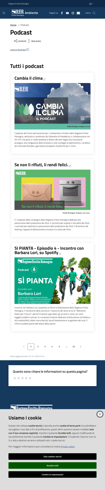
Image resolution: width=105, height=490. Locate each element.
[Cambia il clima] (52, 106)
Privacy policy (68, 446)
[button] (94, 12)
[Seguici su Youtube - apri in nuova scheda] (66, 12)
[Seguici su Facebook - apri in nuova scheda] (61, 12)
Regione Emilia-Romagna (18, 3)
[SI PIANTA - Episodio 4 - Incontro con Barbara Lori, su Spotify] (52, 280)
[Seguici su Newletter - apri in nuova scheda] (77, 12)
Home (13, 25)
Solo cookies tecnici (52, 456)
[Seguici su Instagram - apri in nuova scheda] (72, 12)
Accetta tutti (53, 465)
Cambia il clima (28, 78)
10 (74, 347)
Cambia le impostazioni (52, 474)
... (68, 347)
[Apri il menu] (3, 13)
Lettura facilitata (18, 49)
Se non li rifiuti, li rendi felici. (41, 164)
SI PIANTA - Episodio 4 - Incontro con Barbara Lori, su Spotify (49, 250)
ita (90, 3)
